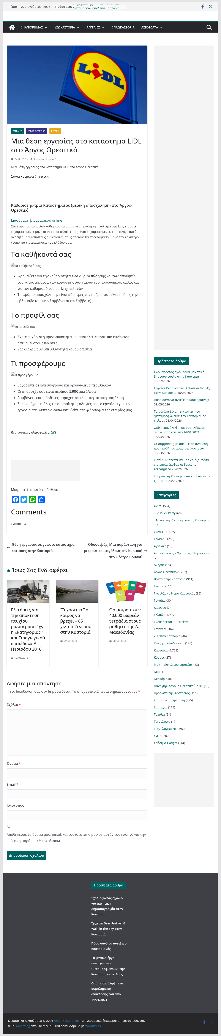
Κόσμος (159, 657)
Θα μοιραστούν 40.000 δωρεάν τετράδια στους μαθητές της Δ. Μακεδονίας (125, 621)
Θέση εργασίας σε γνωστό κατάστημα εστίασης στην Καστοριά (43, 547)
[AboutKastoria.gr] (12, 27)
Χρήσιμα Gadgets (166, 743)
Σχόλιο (14, 704)
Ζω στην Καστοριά (167, 636)
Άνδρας (159, 565)
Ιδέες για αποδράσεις (169, 643)
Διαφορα (160, 608)
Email (12, 784)
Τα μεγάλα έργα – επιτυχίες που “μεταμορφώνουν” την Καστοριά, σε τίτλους (180, 416)
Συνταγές (160, 707)
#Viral (158, 506)
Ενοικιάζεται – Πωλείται (171, 622)
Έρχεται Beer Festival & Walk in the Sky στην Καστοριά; (108, 928)
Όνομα (14, 763)
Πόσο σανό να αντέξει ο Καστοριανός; (181, 400)
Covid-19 (160, 539)
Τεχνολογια (162, 721)
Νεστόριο (160, 679)
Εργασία (55, 130)
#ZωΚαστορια (64, 27)
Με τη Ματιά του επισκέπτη (174, 664)
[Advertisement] (45, 470)
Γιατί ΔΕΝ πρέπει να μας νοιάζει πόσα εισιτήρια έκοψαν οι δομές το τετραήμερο (181, 464)
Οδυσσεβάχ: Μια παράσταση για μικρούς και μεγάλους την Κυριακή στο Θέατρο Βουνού (113, 550)
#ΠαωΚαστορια (123, 27)
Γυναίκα (160, 600)
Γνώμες (159, 586)
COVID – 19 (162, 532)
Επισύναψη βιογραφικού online (36, 220)
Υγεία (158, 736)
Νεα (157, 672)
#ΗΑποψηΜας (32, 27)
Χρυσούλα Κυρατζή (44, 159)
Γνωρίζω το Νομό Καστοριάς (174, 593)
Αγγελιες (93, 27)
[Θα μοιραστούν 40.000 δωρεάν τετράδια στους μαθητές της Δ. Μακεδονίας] (126, 583)
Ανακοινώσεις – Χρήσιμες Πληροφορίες (182, 553)
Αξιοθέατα (149, 27)
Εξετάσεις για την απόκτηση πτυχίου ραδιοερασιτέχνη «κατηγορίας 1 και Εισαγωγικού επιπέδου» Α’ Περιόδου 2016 (28, 629)
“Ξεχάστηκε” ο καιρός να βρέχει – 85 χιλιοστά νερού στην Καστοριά (75, 621)
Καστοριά (161, 650)
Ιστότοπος (15, 805)
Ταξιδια (159, 714)
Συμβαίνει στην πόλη (169, 700)
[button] (45, 27)
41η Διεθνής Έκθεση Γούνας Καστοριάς (182, 520)
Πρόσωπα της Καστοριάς (172, 693)
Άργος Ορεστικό (37, 130)
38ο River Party (164, 513)
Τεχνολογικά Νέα (166, 729)
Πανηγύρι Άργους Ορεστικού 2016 (178, 686)
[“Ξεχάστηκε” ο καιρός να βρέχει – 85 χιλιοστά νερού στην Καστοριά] (77, 583)
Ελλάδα (159, 615)
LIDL (54, 432)
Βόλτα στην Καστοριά (169, 579)
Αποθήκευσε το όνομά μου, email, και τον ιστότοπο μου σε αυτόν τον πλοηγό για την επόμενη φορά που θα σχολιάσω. (76, 837)
